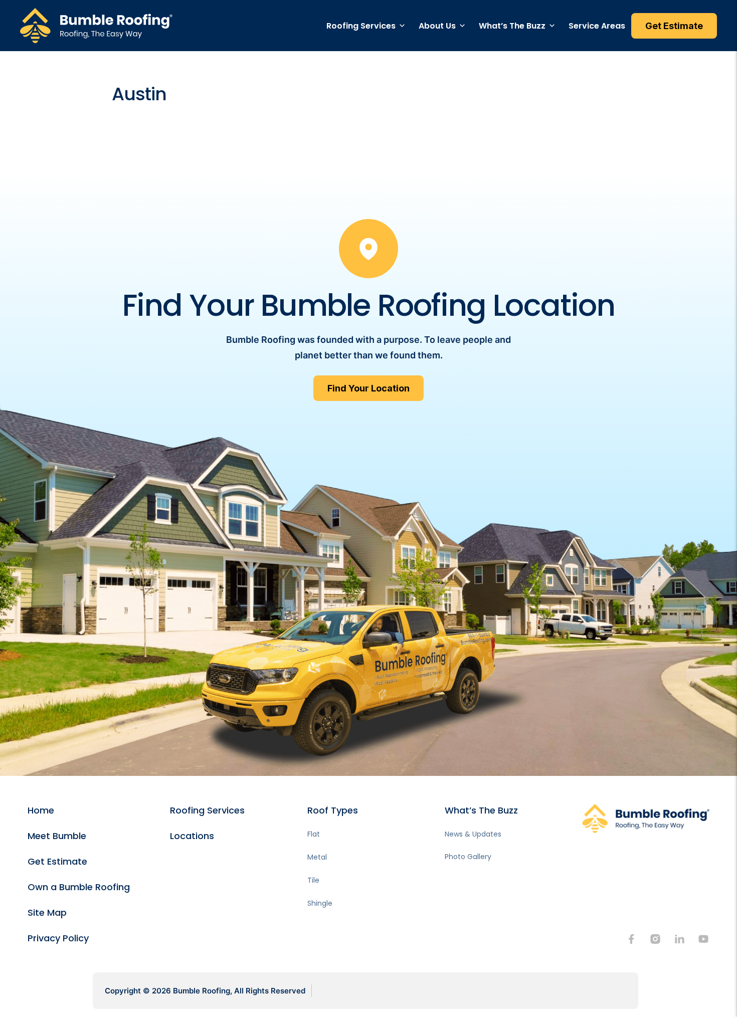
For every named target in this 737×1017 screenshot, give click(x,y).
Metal (317, 857)
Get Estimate (57, 861)
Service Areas (597, 26)
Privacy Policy (58, 938)
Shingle (319, 903)
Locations (192, 836)
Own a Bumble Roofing (79, 887)
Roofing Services (361, 26)
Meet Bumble (57, 836)
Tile (313, 880)
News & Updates (473, 834)
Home (41, 810)
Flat (313, 834)
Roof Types (332, 810)
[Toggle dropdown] (402, 25)
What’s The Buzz (512, 26)
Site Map (47, 912)
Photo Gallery (468, 857)
